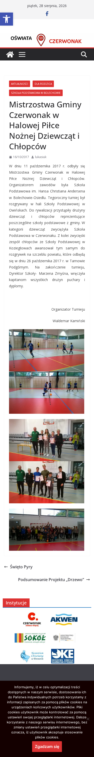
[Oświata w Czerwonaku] (47, 37)
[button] (6, 19)
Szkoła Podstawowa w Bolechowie (36, 93)
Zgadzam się (47, 746)
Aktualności (19, 84)
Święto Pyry (21, 567)
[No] (87, 718)
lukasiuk (40, 157)
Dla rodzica (43, 84)
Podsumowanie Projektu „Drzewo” (51, 579)
